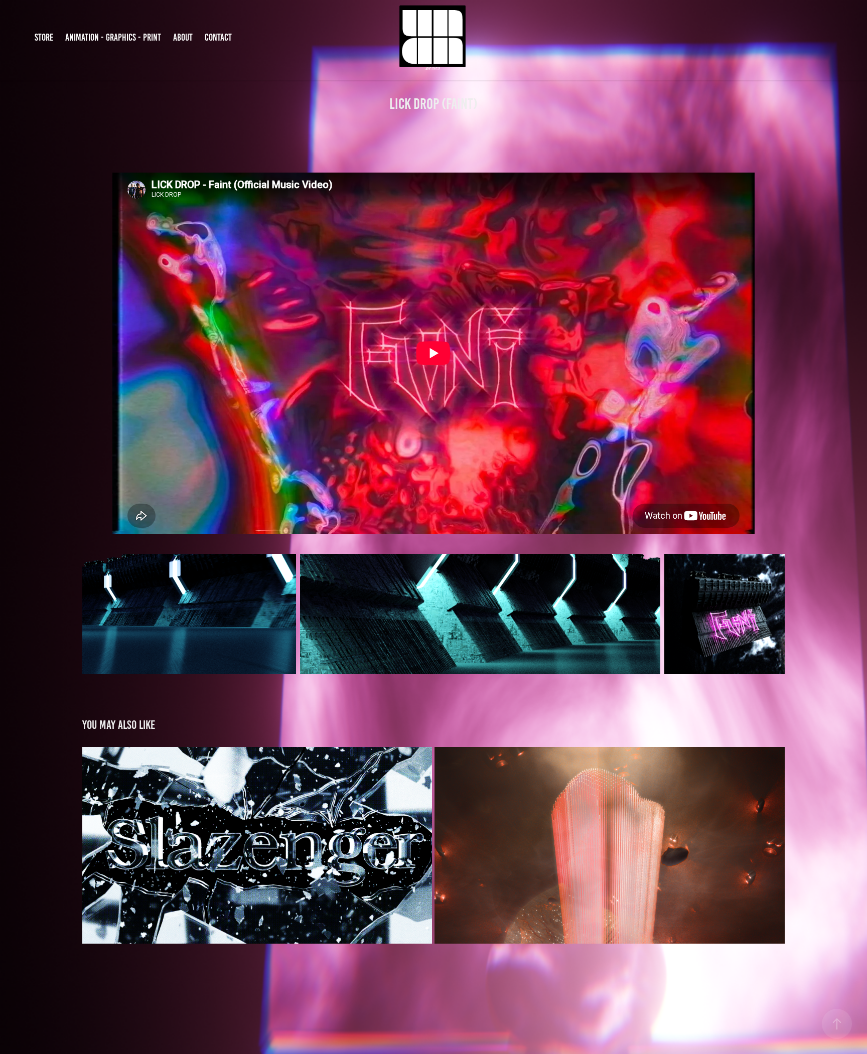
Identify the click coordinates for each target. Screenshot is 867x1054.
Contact (218, 37)
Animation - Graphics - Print (113, 37)
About (183, 37)
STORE (44, 37)
